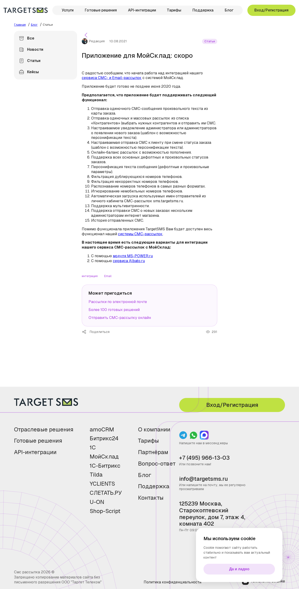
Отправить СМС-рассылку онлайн (120, 317)
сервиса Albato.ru (129, 260)
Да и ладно (239, 569)
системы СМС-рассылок (140, 233)
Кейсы (33, 71)
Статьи (33, 60)
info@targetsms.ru (203, 479)
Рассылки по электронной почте (118, 301)
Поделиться (86, 331)
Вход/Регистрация (271, 10)
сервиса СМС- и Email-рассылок (112, 77)
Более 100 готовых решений (114, 309)
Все (30, 38)
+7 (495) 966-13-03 (204, 458)
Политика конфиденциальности (172, 582)
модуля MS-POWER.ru (133, 255)
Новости (35, 49)
